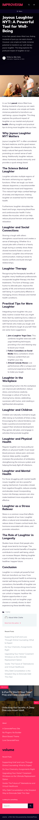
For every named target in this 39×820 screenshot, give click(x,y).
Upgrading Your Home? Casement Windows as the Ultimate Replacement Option (19, 657)
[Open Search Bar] (29, 5)
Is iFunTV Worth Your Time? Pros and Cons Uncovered (17, 693)
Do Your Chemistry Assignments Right (18, 769)
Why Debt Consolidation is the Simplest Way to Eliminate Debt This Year (18, 674)
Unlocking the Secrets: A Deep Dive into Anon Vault (18, 709)
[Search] (30, 805)
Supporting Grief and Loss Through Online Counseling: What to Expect (19, 640)
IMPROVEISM (12, 5)
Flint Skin (12, 817)
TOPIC (8, 612)
